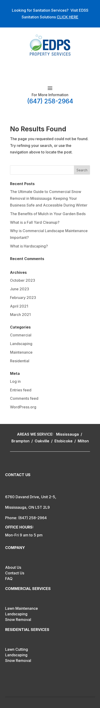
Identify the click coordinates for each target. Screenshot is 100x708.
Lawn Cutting (16, 649)
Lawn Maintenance (21, 608)
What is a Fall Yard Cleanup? (35, 222)
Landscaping (21, 343)
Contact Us (14, 573)
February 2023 (23, 297)
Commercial (20, 335)
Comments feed (24, 398)
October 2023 (22, 280)
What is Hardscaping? (29, 246)
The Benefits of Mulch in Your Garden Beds (48, 213)
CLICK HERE (67, 17)
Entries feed (20, 390)
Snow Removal (18, 619)
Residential (19, 361)
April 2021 (19, 306)
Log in (15, 381)
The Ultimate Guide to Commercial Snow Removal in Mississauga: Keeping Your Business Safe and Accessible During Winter (48, 198)
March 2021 (20, 314)
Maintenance (21, 352)
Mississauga (68, 434)
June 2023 (19, 289)
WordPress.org (23, 407)
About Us (13, 567)
